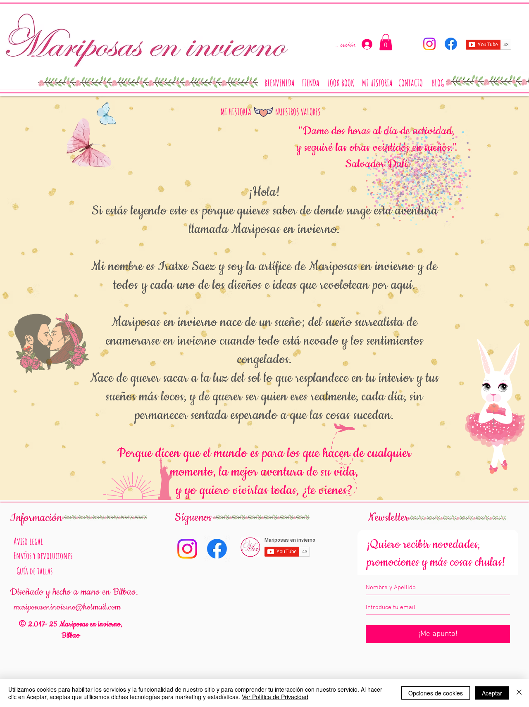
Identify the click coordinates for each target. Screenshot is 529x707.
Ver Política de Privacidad (275, 697)
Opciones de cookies (435, 693)
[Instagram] (429, 44)
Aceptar (492, 693)
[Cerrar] (519, 693)
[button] (386, 42)
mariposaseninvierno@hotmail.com (67, 607)
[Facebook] (451, 44)
